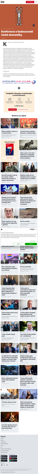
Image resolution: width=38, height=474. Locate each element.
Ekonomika (3, 28)
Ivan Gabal (21, 340)
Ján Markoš (21, 453)
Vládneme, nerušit (26, 173)
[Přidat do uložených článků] (17, 127)
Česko (2, 173)
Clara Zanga (3, 383)
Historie (21, 195)
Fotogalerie (21, 219)
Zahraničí (3, 195)
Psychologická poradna (23, 129)
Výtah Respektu (26, 376)
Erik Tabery (3, 340)
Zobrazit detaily (32, 241)
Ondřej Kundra (4, 182)
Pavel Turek (3, 430)
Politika (3, 444)
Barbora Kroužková (4, 296)
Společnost (3, 264)
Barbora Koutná (22, 271)
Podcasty (22, 173)
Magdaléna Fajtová (4, 204)
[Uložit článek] (34, 25)
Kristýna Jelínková (22, 180)
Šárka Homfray (4, 226)
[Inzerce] (19, 82)
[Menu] (36, 2)
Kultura (21, 264)
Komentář (4, 129)
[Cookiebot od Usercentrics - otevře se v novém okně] (30, 229)
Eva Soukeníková (27, 296)
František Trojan (27, 180)
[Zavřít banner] (36, 229)
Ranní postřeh (5, 219)
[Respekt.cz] (2, 2)
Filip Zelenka (22, 430)
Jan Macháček (3, 38)
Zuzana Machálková (23, 251)
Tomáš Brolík (3, 406)
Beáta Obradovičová (23, 137)
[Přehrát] (15, 127)
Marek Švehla (3, 137)
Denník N (27, 137)
